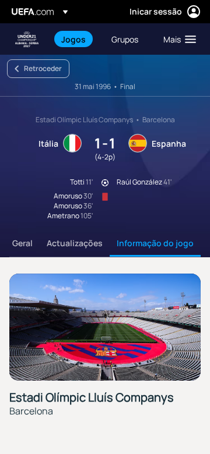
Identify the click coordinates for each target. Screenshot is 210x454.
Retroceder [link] (43, 68)
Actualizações (75, 243)
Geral (22, 243)
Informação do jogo (155, 243)
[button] (177, 39)
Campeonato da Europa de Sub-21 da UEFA (26, 39)
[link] (73, 39)
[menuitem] (76, 39)
